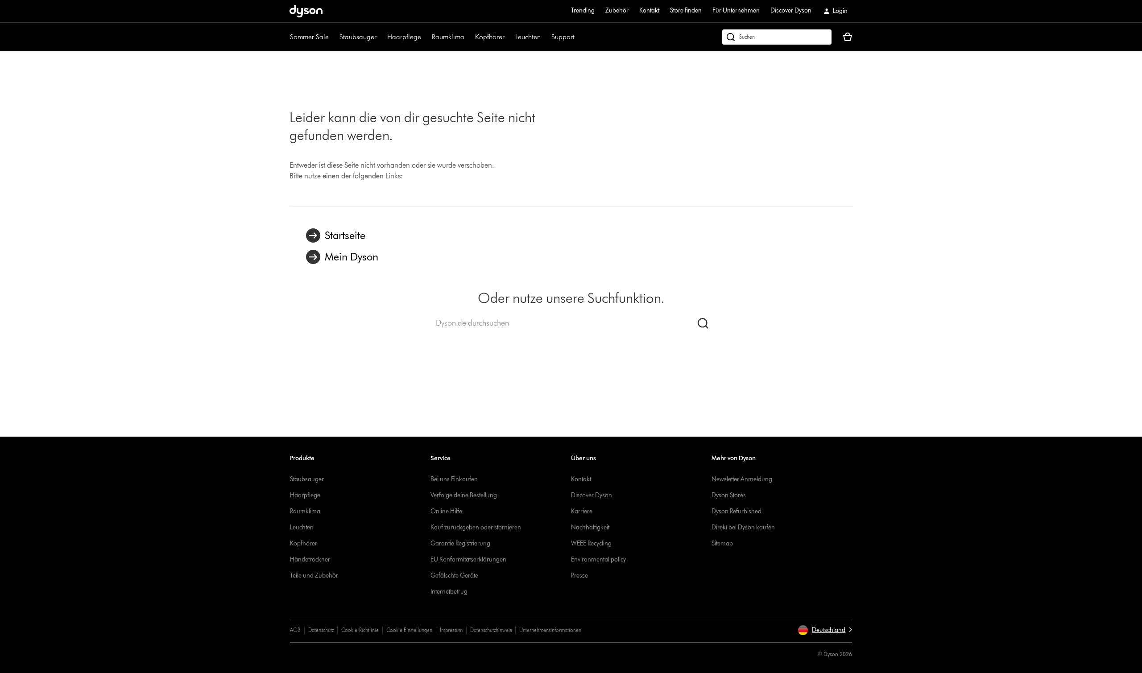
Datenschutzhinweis (491, 630)
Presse (579, 575)
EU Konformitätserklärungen (468, 559)
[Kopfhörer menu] (509, 37)
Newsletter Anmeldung (742, 479)
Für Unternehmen (736, 10)
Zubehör (617, 10)
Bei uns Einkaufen (454, 479)
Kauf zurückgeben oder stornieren (475, 527)
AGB (295, 630)
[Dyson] (306, 15)
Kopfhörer (490, 37)
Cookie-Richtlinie (360, 630)
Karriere (581, 511)
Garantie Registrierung (460, 543)
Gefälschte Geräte (454, 575)
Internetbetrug (449, 591)
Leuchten (528, 37)
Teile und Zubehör (314, 575)
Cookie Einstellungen (409, 630)
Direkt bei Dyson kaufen (743, 527)
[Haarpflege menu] (425, 37)
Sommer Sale (309, 37)
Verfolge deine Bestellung (463, 495)
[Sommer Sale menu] (333, 37)
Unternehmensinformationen (550, 630)
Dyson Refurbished (736, 511)
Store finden (686, 10)
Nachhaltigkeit (590, 527)
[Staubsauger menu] (381, 37)
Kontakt (649, 10)
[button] (825, 630)
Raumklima (448, 37)
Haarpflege (404, 37)
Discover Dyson (790, 10)
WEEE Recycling (591, 543)
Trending (583, 10)
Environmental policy (598, 559)
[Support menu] (579, 37)
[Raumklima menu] (468, 37)
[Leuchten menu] (545, 37)
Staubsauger (358, 37)
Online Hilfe (446, 511)
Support (563, 37)
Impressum (451, 630)
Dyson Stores (729, 495)
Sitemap (722, 543)
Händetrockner (310, 559)
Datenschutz (321, 630)
